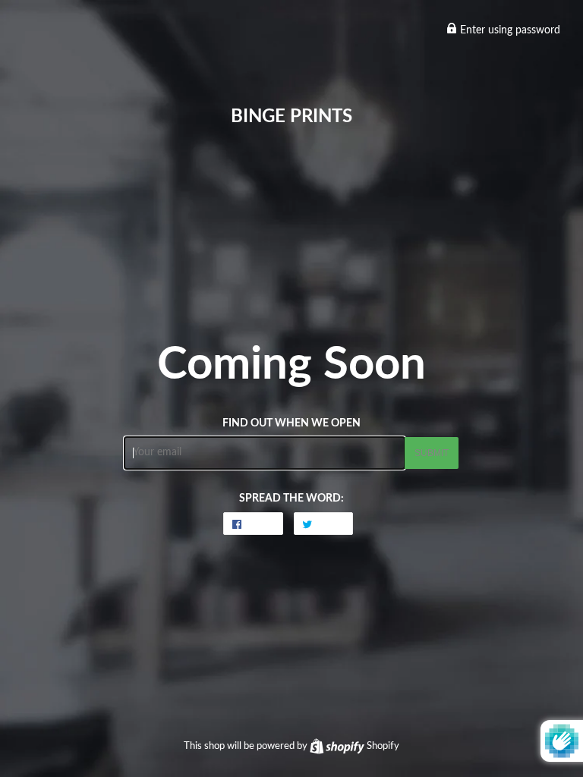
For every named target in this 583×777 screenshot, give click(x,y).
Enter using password (508, 30)
